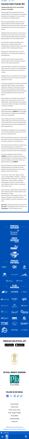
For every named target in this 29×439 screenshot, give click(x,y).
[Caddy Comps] (24, 299)
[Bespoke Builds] (24, 275)
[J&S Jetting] (14, 292)
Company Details (14, 418)
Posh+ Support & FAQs (14, 412)
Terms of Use (14, 407)
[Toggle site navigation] (2, 436)
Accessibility (14, 415)
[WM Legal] (4, 306)
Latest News (6, 432)
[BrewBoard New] (24, 318)
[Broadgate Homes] (14, 323)
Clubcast (24, 429)
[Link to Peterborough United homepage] (7, 436)
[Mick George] (14, 240)
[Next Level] (14, 275)
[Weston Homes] (14, 232)
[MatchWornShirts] (14, 318)
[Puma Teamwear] (14, 247)
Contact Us (14, 421)
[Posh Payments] (4, 323)
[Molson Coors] (24, 292)
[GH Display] (14, 267)
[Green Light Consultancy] (14, 306)
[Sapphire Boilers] (14, 311)
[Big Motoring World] (24, 324)
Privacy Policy (14, 404)
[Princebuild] (4, 267)
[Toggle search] (26, 436)
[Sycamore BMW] (9, 281)
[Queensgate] (24, 306)
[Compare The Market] (24, 267)
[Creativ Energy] (14, 330)
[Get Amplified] (24, 330)
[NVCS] (24, 312)
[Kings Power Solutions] (14, 255)
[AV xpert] (4, 318)
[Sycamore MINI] (19, 281)
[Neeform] (4, 312)
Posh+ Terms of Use (14, 410)
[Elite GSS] (4, 299)
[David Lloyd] (14, 299)
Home (1, 433)
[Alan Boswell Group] (4, 292)
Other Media (14, 429)
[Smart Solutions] (4, 275)
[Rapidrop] (4, 330)
